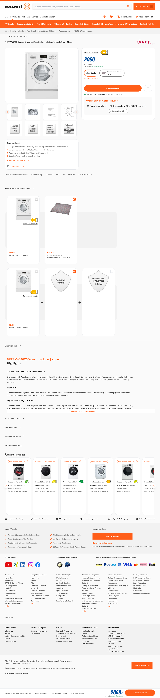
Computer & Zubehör (25, 24)
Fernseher (9, 578)
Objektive (60, 588)
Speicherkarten (62, 591)
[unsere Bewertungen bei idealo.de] (67, 565)
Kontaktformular (88, 631)
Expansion (9, 633)
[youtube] (8, 564)
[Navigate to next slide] (154, 486)
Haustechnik (112, 601)
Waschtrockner (63, 31)
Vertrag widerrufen (89, 639)
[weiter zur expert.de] (15, 678)
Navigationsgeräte (89, 608)
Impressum (112, 631)
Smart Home (112, 603)
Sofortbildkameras (63, 586)
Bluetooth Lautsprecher (14, 601)
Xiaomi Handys (88, 598)
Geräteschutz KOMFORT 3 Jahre (128, 106)
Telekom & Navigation (63, 24)
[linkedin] (23, 564)
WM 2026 (9, 618)
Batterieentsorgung (115, 646)
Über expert (9, 631)
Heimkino (9, 581)
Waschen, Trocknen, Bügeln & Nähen (40, 31)
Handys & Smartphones (91, 578)
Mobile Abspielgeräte (13, 598)
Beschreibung (36, 175)
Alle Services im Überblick (66, 633)
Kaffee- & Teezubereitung (117, 578)
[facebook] (37, 564)
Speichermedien (37, 593)
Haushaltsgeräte (114, 596)
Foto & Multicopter (44, 24)
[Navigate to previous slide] (6, 486)
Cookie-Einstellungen (116, 651)
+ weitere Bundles (91, 79)
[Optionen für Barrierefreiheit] (104, 16)
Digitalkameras (62, 578)
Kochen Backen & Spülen (117, 593)
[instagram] (30, 564)
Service (35, 16)
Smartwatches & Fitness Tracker (91, 589)
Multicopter (61, 581)
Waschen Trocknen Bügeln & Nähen (118, 587)
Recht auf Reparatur (64, 641)
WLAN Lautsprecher (13, 603)
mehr (7, 606)
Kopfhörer (9, 588)
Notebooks (35, 578)
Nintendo (137, 588)
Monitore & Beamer (38, 586)
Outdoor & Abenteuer (141, 593)
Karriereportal (36, 633)
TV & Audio (9, 24)
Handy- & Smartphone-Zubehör (91, 582)
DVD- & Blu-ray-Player (14, 583)
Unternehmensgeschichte (15, 636)
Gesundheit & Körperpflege (102, 24)
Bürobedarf (35, 601)
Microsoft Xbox (139, 586)
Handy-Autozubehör (90, 586)
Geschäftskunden (47, 16)
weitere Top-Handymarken (92, 601)
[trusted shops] (59, 565)
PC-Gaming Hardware (141, 578)
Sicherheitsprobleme (90, 636)
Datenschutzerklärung (116, 633)
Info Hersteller (69, 175)
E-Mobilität (137, 591)
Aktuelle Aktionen (85, 175)
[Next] (76, 112)
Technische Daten (53, 175)
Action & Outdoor (63, 583)
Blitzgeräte (60, 596)
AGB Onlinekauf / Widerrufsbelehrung (116, 637)
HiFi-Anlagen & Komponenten (11, 592)
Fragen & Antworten (64, 631)
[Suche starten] (128, 6)
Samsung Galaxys (88, 596)
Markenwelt (61, 636)
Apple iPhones (87, 593)
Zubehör (59, 598)
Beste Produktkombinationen (16, 175)
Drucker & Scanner (38, 591)
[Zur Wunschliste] (111, 16)
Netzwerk (34, 588)
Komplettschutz (97, 106)
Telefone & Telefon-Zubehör (89, 604)
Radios (7, 596)
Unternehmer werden (39, 631)
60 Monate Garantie (64, 639)
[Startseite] (6, 31)
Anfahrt (85, 633)
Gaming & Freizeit (147, 24)
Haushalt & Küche (81, 24)
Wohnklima (112, 598)
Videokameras (62, 593)
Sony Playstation (139, 583)
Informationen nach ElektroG (115, 642)
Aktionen (26, 16)
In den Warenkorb (113, 88)
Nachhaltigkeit (10, 641)
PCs (32, 583)
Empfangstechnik (11, 586)
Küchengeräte (113, 591)
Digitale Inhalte (114, 649)
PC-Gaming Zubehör (141, 581)
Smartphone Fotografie (65, 601)
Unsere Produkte (12, 16)
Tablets (33, 581)
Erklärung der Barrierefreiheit (88, 642)
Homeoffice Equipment (40, 596)
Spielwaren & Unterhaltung (126, 24)
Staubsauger (112, 583)
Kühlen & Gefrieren (115, 581)
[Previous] (7, 112)
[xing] (16, 564)
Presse (7, 639)
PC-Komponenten (38, 598)
